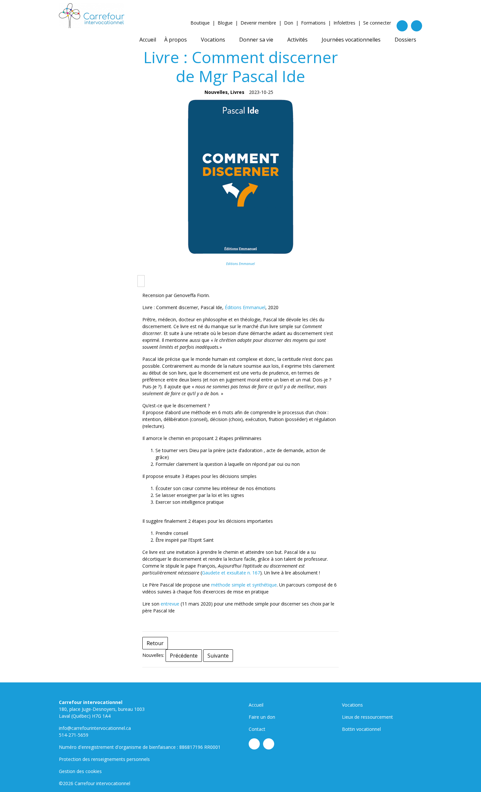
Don (288, 23)
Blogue (225, 23)
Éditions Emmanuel (245, 307)
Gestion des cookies (80, 771)
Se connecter (377, 23)
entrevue (170, 604)
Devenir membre (258, 23)
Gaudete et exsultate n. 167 (231, 573)
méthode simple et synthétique (244, 585)
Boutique (200, 23)
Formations (313, 23)
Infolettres (344, 23)
